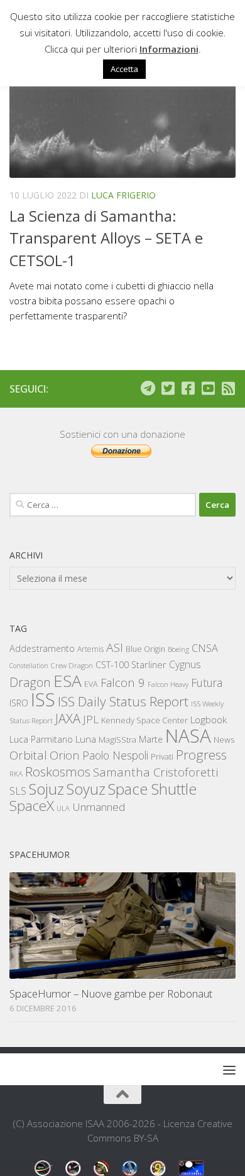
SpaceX (31, 805)
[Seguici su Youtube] (207, 388)
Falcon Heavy (168, 684)
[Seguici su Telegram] (147, 388)
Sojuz (46, 788)
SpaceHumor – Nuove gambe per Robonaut (110, 993)
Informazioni (169, 49)
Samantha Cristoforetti (155, 772)
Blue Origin (145, 649)
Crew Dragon (72, 665)
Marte (151, 739)
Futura (206, 682)
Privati (162, 756)
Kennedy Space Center (144, 720)
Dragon (30, 682)
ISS (43, 699)
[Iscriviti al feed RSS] (228, 388)
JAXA (67, 718)
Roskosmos (57, 771)
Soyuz (86, 789)
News (224, 739)
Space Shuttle (152, 788)
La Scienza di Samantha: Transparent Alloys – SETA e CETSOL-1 (106, 238)
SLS (17, 791)
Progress (201, 754)
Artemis (90, 649)
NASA (188, 735)
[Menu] (229, 1069)
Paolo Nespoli (115, 755)
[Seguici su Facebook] (187, 388)
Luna (85, 739)
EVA (91, 684)
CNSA (205, 648)
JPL (91, 719)
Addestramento (42, 648)
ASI (114, 647)
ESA (67, 680)
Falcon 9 (123, 682)
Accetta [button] (124, 69)
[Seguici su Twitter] (167, 388)
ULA (63, 808)
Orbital (28, 755)
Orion (65, 755)
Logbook (208, 719)
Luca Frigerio (123, 195)
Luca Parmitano (41, 739)
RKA (16, 773)
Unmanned (98, 807)
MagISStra (117, 739)
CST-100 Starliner (130, 665)
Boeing (178, 649)
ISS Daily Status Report (123, 701)
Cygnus (185, 664)
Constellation (28, 665)
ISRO (18, 703)
